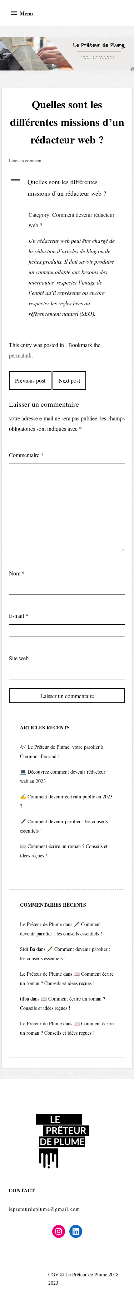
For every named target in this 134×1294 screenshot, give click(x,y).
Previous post (30, 380)
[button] (67, 187)
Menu (26, 13)
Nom (17, 573)
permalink (20, 355)
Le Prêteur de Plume (41, 924)
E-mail (18, 615)
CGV (53, 1274)
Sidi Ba (27, 949)
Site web (19, 658)
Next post (69, 380)
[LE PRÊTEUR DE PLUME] (67, 53)
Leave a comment (26, 160)
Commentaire (26, 455)
